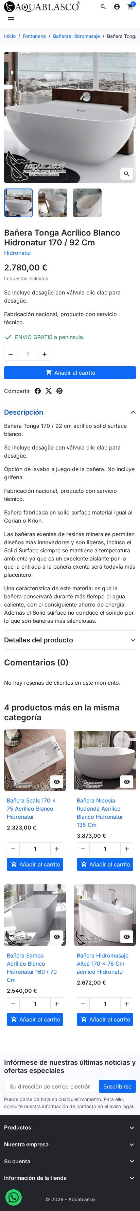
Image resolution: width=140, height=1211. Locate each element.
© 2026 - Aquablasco (70, 1199)
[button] (103, 6)
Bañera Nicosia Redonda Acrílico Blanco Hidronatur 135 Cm (100, 812)
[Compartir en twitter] (48, 391)
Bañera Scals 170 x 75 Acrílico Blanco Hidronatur (31, 808)
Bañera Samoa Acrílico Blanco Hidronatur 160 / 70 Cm (32, 967)
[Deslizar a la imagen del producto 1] (18, 203)
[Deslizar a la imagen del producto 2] (52, 203)
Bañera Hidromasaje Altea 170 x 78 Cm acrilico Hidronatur (102, 963)
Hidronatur (17, 252)
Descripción (23, 412)
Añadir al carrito (70, 372)
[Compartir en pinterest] (59, 391)
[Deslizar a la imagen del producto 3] (87, 203)
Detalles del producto (38, 640)
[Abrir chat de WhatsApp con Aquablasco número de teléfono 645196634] (13, 1196)
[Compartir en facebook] (38, 391)
